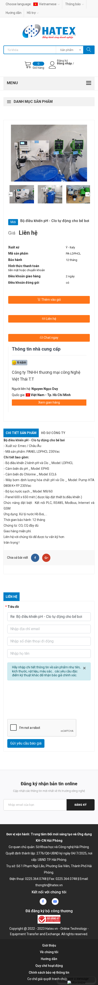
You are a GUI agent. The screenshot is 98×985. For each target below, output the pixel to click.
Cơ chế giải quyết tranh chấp (47, 979)
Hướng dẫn (13, 13)
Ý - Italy (70, 247)
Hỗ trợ (31, 13)
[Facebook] (35, 558)
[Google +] (46, 558)
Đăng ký (81, 804)
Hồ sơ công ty (53, 433)
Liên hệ (50, 319)
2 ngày (70, 276)
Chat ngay (50, 337)
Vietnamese (48, 4)
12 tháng (71, 260)
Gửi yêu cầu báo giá (25, 743)
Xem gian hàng (49, 402)
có (67, 282)
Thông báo (73, 4)
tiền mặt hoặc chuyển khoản (26, 270)
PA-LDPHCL (73, 253)
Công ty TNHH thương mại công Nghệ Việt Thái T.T (46, 375)
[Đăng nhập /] (65, 67)
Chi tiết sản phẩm (21, 433)
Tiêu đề (13, 607)
